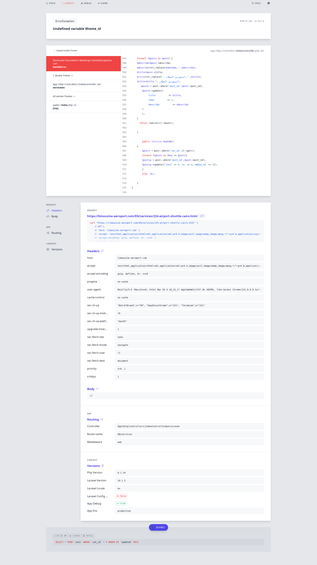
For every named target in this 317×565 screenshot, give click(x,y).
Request (51, 204)
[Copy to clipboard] (260, 223)
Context (51, 243)
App (48, 227)
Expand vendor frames (66, 50)
